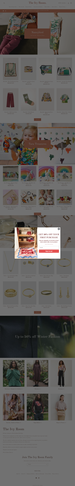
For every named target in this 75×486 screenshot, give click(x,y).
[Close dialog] (59, 229)
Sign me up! (48, 251)
